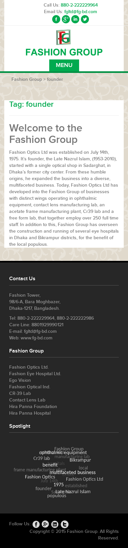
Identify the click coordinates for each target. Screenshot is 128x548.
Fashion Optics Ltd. (29, 367)
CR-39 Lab (20, 393)
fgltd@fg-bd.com (80, 11)
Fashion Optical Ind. (29, 387)
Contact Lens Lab (27, 400)
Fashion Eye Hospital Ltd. (35, 374)
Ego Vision (20, 380)
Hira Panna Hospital (30, 413)
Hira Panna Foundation (33, 406)
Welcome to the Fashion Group (45, 134)
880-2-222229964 (79, 5)
